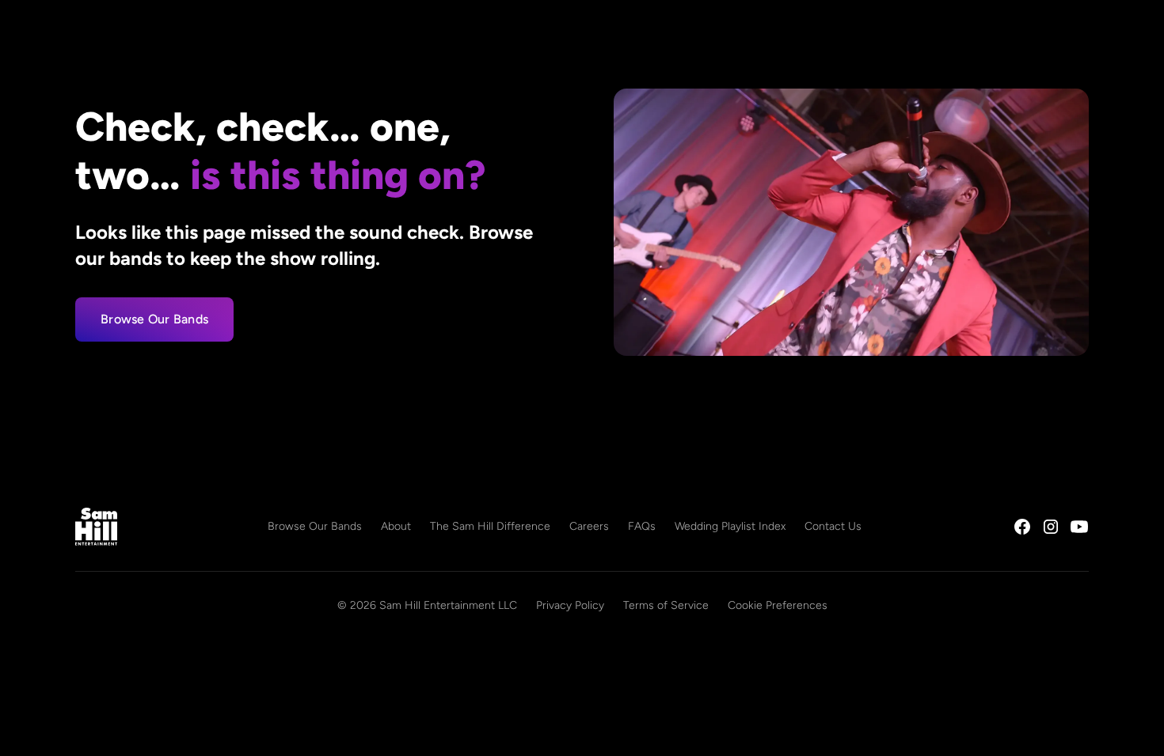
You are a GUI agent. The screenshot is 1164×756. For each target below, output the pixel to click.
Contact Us (833, 526)
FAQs (642, 526)
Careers (589, 526)
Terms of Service (666, 605)
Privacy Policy (570, 605)
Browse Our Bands (154, 319)
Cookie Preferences (777, 605)
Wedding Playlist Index (730, 526)
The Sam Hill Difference (490, 526)
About (396, 526)
